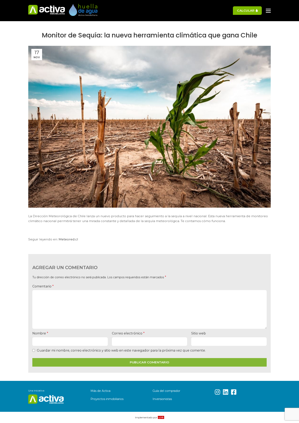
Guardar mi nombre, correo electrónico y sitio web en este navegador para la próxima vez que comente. (121, 350)
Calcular (245, 10)
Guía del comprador (166, 391)
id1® (161, 417)
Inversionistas (162, 399)
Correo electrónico (128, 333)
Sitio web (198, 333)
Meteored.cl (68, 239)
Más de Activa (100, 391)
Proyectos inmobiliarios (107, 399)
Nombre (40, 333)
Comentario (43, 286)
